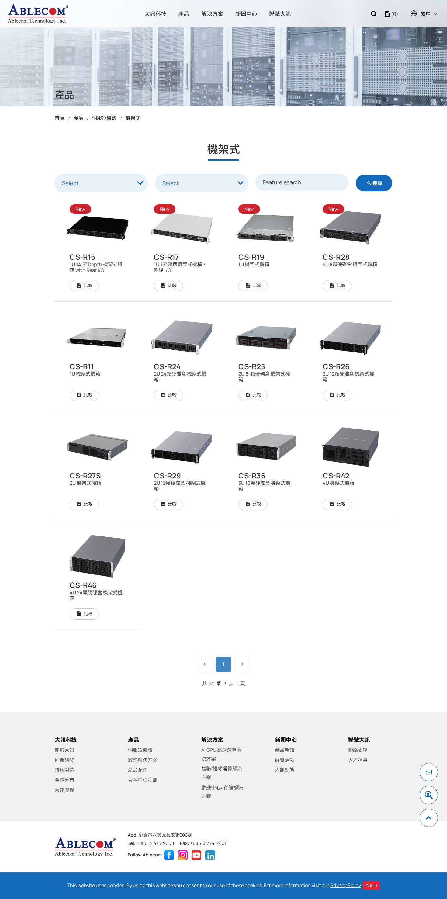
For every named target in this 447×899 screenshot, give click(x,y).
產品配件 (137, 769)
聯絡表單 (358, 750)
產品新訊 (284, 750)
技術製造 (64, 769)
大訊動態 (284, 769)
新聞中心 (246, 13)
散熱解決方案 (142, 760)
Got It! (371, 885)
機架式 (133, 118)
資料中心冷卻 (142, 779)
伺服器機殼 (104, 118)
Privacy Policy (345, 885)
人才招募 (358, 760)
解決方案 (212, 13)
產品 (183, 13)
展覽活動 (284, 760)
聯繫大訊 (280, 13)
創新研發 (64, 760)
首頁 (59, 118)
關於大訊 (64, 750)
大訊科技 (155, 13)
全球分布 (64, 779)
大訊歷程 (64, 789)
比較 (87, 285)
